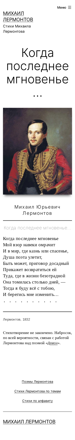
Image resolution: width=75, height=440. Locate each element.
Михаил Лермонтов (29, 422)
